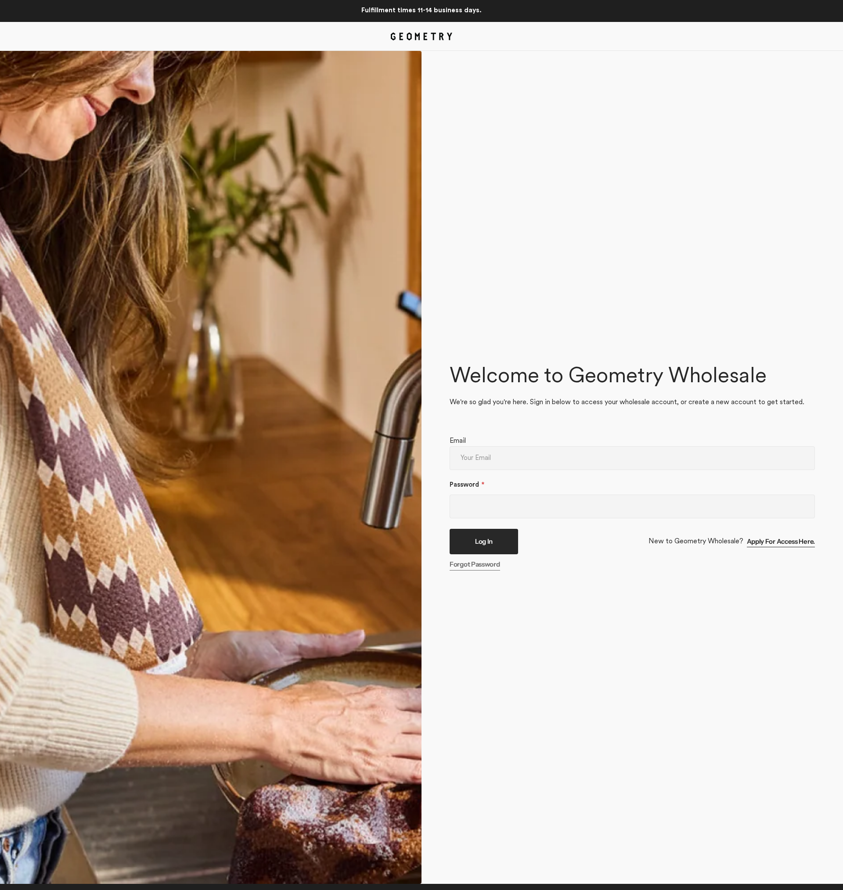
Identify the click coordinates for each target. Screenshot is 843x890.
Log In (484, 541)
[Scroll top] (832, 879)
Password (464, 485)
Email (458, 441)
